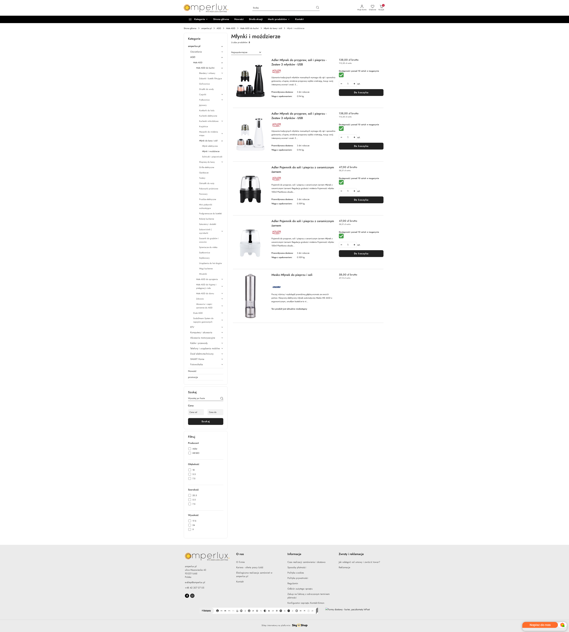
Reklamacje (344, 567)
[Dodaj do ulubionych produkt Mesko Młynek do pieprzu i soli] (264, 276)
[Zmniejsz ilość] (341, 84)
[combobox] (246, 52)
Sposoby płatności (296, 567)
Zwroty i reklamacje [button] (351, 554)
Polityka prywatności (297, 578)
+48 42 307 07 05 (194, 587)
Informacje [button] (294, 554)
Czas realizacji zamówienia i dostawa (306, 562)
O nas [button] (240, 554)
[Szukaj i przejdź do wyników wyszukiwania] (317, 8)
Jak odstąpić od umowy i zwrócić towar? (359, 562)
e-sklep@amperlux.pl (195, 582)
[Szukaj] (221, 399)
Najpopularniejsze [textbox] (239, 52)
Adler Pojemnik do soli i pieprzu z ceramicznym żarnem (302, 169)
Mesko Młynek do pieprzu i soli (291, 275)
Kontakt (240, 581)
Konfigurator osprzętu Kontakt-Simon (305, 603)
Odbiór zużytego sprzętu (300, 588)
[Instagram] (192, 596)
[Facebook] (187, 596)
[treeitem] (205, 46)
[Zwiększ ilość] (354, 84)
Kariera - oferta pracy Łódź (249, 567)
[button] (279, 19)
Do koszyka (361, 92)
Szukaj (206, 421)
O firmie (240, 562)
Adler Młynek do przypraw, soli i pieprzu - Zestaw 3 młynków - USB (298, 62)
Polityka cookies (295, 572)
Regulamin (292, 583)
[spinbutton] (347, 84)
